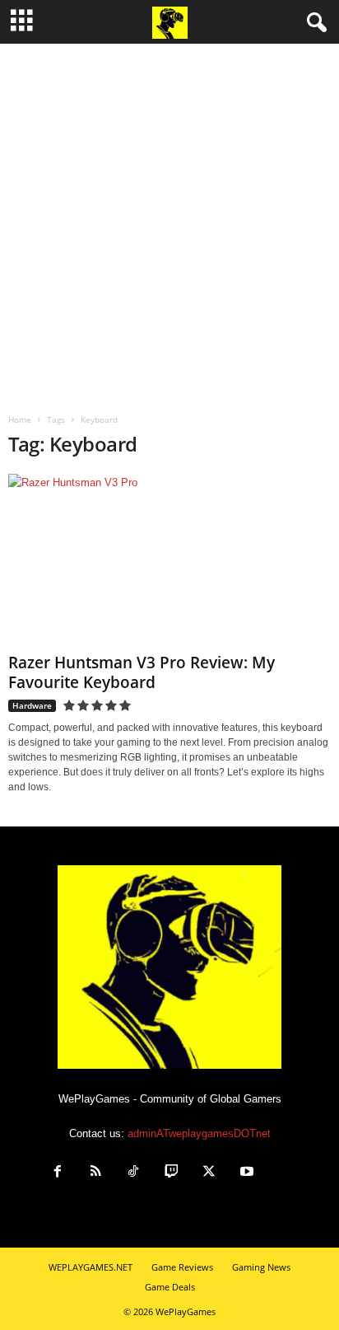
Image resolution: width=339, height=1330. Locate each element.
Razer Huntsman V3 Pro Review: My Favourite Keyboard (141, 672)
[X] (209, 1173)
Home (19, 419)
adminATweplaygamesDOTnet (199, 1133)
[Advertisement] (169, 221)
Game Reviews (182, 1267)
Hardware (32, 705)
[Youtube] (247, 1173)
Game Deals (170, 1287)
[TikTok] (133, 1173)
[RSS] (95, 1173)
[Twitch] (171, 1173)
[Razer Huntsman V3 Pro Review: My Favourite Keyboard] (169, 560)
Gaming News (261, 1267)
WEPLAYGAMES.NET (90, 1267)
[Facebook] (58, 1173)
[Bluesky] (283, 1173)
